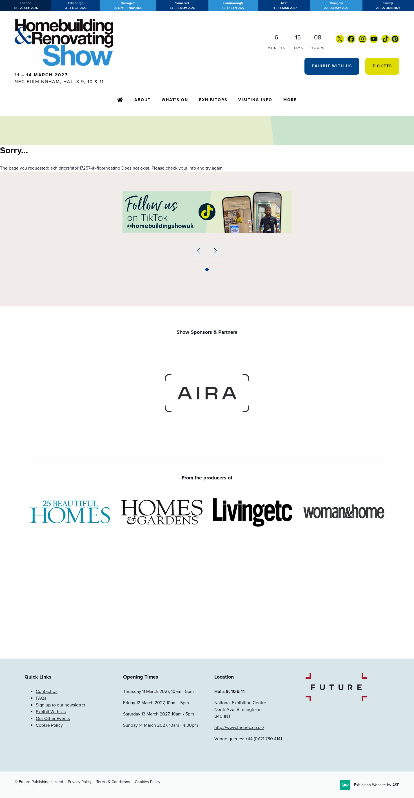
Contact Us (46, 691)
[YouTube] (380, 42)
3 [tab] (207, 269)
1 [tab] (195, 269)
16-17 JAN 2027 (233, 5)
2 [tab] (201, 269)
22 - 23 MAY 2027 (336, 5)
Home (120, 100)
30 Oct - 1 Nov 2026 (128, 5)
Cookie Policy (49, 725)
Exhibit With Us (332, 66)
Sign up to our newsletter (60, 705)
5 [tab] (218, 269)
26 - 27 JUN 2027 (388, 5)
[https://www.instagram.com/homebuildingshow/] (362, 42)
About (142, 99)
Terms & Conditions (113, 781)
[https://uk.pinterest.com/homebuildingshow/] (395, 42)
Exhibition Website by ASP (376, 785)
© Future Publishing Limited (39, 781)
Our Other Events (53, 718)
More (290, 99)
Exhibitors (213, 99)
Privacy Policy (80, 781)
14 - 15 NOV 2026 (182, 5)
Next (215, 250)
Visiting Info (255, 99)
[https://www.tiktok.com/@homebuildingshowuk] (385, 42)
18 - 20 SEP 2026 (26, 5)
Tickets (382, 66)
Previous (198, 250)
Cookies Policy (147, 781)
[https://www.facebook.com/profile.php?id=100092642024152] (351, 42)
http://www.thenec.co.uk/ (239, 727)
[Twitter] (340, 42)
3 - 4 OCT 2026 (75, 5)
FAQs (41, 698)
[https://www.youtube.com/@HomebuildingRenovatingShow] (374, 42)
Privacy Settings (28, 787)
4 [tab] (213, 269)
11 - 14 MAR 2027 (284, 5)
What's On (175, 99)
